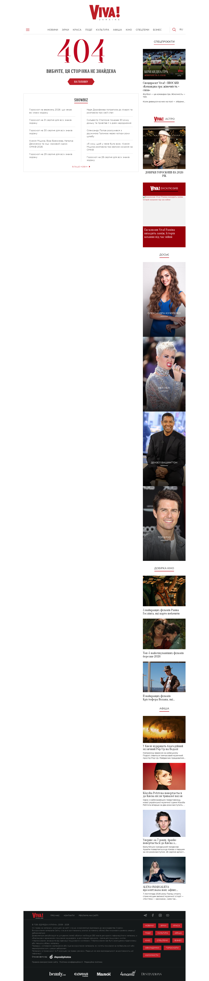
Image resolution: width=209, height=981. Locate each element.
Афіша (164, 709)
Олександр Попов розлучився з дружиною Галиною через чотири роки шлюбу (108, 133)
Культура (163, 933)
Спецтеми (162, 940)
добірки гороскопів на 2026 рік (164, 174)
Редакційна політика (93, 962)
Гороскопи (172, 948)
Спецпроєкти (164, 42)
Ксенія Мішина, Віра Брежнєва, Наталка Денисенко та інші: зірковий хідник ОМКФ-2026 (51, 144)
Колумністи (151, 955)
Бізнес (178, 940)
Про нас (55, 915)
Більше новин (80, 167)
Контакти (69, 915)
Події (148, 933)
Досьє (164, 255)
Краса (176, 926)
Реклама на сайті (88, 915)
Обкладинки (152, 948)
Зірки (163, 926)
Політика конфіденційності (71, 962)
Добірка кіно (164, 568)
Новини (149, 926)
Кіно (147, 940)
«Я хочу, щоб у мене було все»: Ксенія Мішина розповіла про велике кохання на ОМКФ (110, 147)
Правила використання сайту (45, 962)
